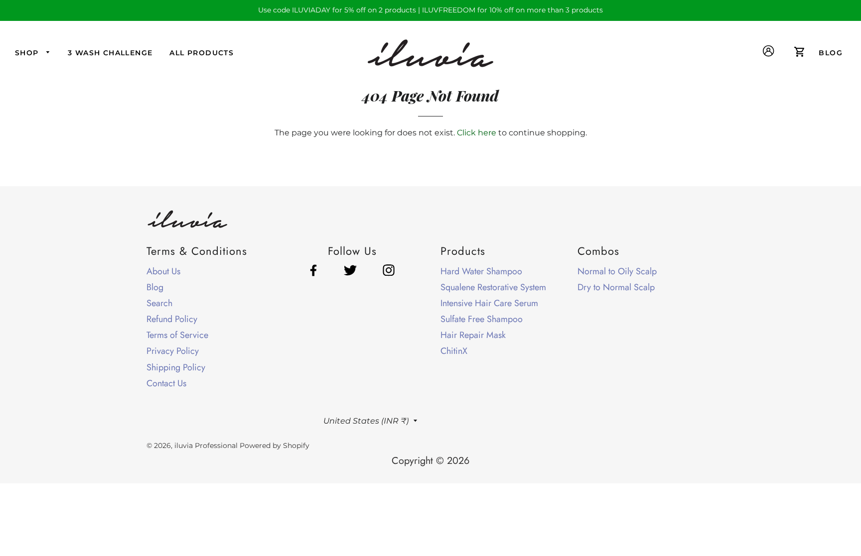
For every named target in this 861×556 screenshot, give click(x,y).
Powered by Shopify (274, 445)
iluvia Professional (206, 445)
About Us (163, 271)
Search (159, 303)
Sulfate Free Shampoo (481, 319)
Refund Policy (171, 319)
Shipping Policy (175, 367)
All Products (201, 52)
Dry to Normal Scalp (616, 287)
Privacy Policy (172, 350)
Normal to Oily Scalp (617, 271)
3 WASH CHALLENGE (110, 52)
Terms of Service (177, 335)
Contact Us (166, 383)
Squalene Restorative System (493, 287)
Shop (28, 52)
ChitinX (453, 350)
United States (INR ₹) (366, 421)
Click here (476, 132)
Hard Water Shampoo (481, 271)
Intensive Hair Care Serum (489, 303)
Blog (154, 287)
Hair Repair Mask (473, 335)
